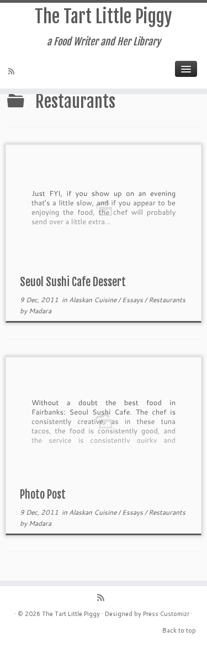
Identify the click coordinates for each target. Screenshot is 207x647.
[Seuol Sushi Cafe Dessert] (103, 207)
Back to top (179, 630)
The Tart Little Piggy (103, 16)
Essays (133, 299)
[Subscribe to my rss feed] (13, 72)
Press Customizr (166, 613)
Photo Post (43, 494)
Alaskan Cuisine (93, 299)
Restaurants (166, 299)
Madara (40, 310)
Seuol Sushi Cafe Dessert (73, 282)
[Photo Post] (103, 420)
